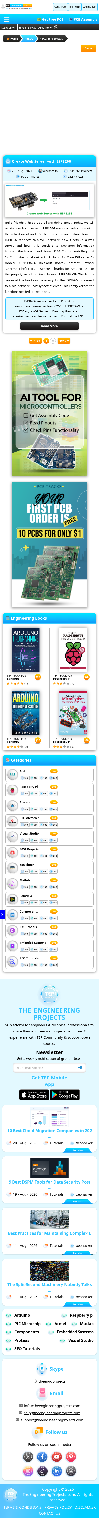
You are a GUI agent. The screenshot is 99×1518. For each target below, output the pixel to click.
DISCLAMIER (85, 1507)
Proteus (25, 802)
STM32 (32, 27)
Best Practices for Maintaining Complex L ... (49, 1236)
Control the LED (72, 316)
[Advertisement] (49, 101)
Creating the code (64, 311)
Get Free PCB (52, 19)
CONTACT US (49, 1513)
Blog (29, 38)
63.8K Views (76, 177)
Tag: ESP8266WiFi (52, 38)
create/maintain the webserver (35, 316)
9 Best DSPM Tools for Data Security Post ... (49, 1184)
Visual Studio (29, 834)
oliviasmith (50, 171)
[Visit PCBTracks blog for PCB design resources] (49, 606)
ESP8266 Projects (80, 171)
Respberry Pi (29, 787)
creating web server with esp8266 (37, 306)
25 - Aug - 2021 (22, 171)
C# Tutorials (28, 927)
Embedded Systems (75, 1332)
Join (94, 6)
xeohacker (84, 1143)
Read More (49, 326)
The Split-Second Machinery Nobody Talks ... (49, 1287)
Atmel (60, 1323)
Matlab (25, 880)
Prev (37, 341)
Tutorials (57, 1143)
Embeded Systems (33, 943)
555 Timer (27, 865)
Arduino (43, 27)
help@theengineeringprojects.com (52, 1412)
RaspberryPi (8, 27)
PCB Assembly (85, 19)
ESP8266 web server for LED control (49, 301)
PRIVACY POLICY (58, 1507)
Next (62, 341)
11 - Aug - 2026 (25, 1245)
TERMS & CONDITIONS (22, 1507)
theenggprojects (52, 1381)
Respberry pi (82, 1315)
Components (29, 911)
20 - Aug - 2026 (25, 1143)
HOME (14, 38)
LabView (26, 896)
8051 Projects (29, 849)
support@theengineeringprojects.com (52, 1420)
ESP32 (22, 27)
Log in (86, 6)
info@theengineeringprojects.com (52, 1405)
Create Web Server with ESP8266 (41, 161)
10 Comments (30, 177)
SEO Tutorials (29, 958)
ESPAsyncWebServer (33, 311)
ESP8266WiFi (74, 306)
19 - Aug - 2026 (25, 1194)
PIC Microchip (30, 818)
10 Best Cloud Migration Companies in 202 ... (49, 1133)
